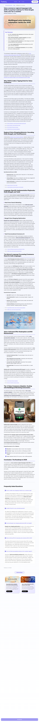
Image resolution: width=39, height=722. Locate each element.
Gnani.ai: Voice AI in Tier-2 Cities (12, 185)
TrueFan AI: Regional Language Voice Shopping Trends (15, 249)
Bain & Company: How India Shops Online (13, 125)
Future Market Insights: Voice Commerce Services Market (16, 307)
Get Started (35, 1)
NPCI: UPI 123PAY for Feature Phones (13, 382)
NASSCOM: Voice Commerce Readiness (13, 129)
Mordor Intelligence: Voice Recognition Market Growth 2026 (16, 123)
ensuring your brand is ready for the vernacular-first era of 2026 (17, 77)
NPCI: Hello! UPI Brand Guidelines (12, 380)
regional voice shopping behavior (16, 137)
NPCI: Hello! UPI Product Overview (12, 127)
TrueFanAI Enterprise (8, 5)
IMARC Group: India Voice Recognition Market (14, 251)
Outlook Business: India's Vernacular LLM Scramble (15, 187)
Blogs (14, 5)
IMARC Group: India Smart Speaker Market (14, 309)
